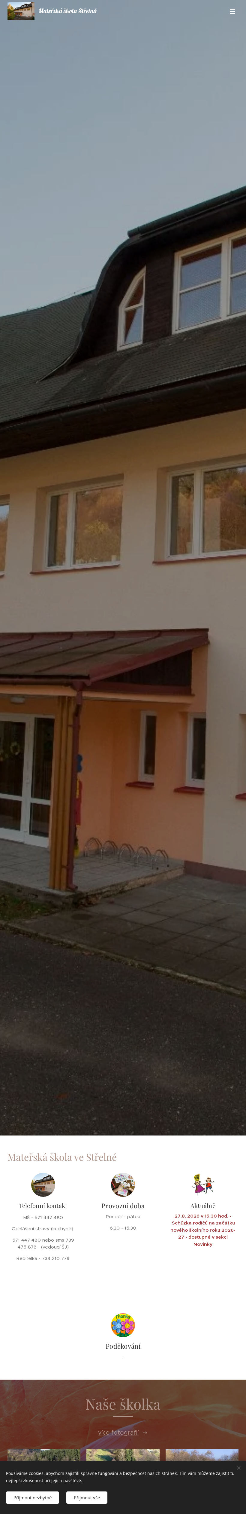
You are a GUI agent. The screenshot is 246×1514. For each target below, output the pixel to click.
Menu (232, 11)
